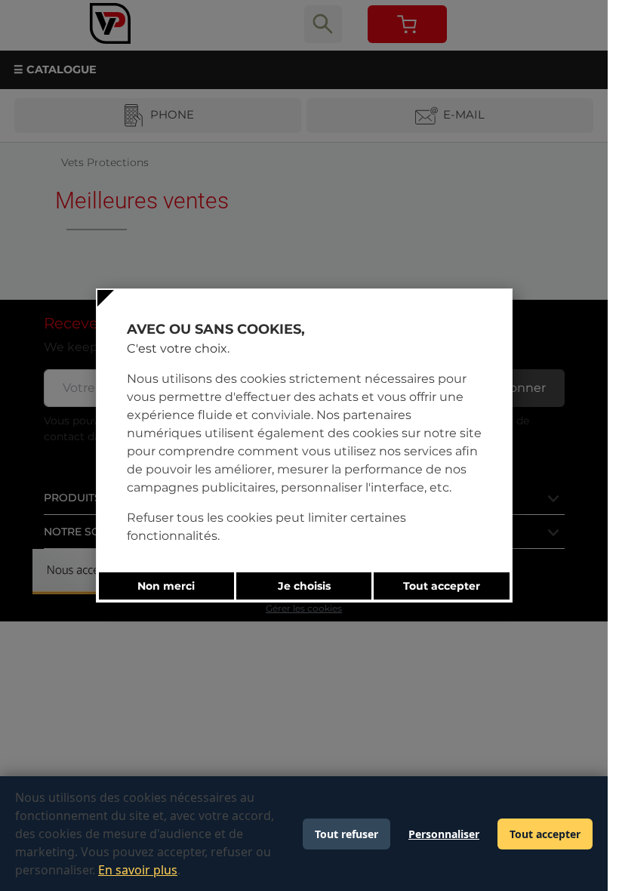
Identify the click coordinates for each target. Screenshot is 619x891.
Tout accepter (545, 834)
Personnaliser (443, 834)
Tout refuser (346, 834)
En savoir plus (137, 870)
